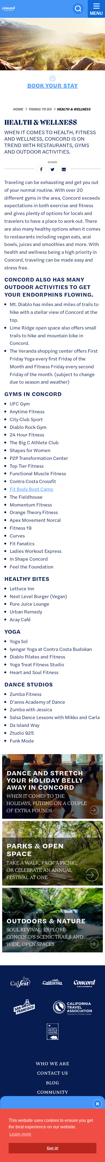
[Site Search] (78, 8)
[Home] (8, 9)
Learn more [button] (20, 1134)
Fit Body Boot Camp (31, 488)
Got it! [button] (52, 1148)
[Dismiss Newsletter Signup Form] (97, 1103)
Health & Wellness (74, 109)
